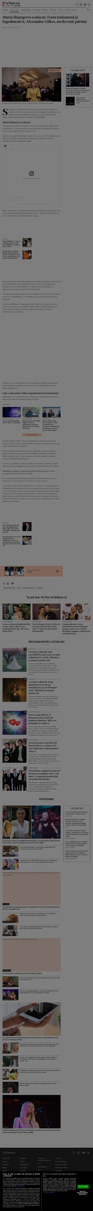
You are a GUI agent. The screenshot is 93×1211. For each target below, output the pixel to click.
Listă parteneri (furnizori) (48, 1192)
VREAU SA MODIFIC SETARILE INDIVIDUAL (82, 1193)
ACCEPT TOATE (83, 1186)
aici (22, 1199)
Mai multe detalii (20, 1186)
